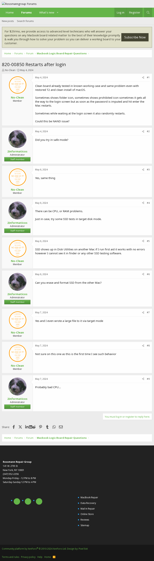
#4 (148, 202)
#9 (148, 378)
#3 (148, 169)
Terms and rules (10, 557)
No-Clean (10, 70)
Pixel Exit (83, 548)
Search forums (25, 21)
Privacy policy (28, 557)
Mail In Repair (88, 508)
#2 (148, 131)
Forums (26, 12)
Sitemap (85, 525)
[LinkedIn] (27, 427)
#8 (148, 345)
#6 (148, 274)
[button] (58, 12)
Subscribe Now (135, 37)
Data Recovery (88, 503)
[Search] (148, 12)
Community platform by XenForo (34, 548)
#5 (148, 241)
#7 (148, 312)
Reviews (85, 519)
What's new (46, 12)
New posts (8, 21)
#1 (148, 77)
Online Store (87, 514)
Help (39, 557)
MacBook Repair (89, 497)
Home (10, 12)
